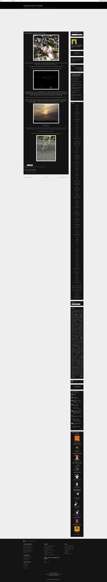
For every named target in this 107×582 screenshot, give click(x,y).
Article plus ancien (64, 177)
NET (79, 349)
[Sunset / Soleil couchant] (46, 113)
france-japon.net (25, 564)
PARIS (77, 352)
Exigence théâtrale (75, 405)
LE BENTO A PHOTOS (78, 67)
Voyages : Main (77, 162)
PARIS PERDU (78, 353)
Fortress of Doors (76, 419)
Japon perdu (77, 205)
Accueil (46, 177)
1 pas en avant (75, 404)
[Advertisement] (53, 18)
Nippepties (77, 187)
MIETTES (76, 346)
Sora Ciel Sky (77, 141)
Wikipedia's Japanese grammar (28, 546)
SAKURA (78, 360)
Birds (77, 124)
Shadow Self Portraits (77, 138)
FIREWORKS (79, 327)
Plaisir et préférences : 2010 (69, 547)
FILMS (74, 327)
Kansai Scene (46, 551)
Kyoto (77, 173)
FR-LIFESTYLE (80, 329)
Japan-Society (77, 157)
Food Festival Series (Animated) (77, 461)
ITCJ (45, 561)
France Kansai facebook (47, 547)
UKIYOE (73, 368)
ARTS (81, 311)
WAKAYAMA (74, 373)
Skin (77, 139)
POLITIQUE (80, 358)
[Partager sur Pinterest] (32, 165)
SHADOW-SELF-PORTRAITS (76, 362)
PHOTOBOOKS (74, 357)
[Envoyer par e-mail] (27, 165)
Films (77, 253)
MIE (72, 346)
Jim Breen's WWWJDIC (27, 545)
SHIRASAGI (73, 364)
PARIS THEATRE (75, 354)
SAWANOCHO (78, 361)
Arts (77, 248)
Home (77, 106)
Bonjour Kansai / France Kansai (49, 546)
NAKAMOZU (73, 348)
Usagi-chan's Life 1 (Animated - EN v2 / (76, 480)
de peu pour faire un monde (33, 6)
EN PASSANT (79, 325)
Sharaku (77, 258)
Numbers (77, 134)
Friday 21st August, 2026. (77, 402)
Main (77, 122)
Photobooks (77, 202)
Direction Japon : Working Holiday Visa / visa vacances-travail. (76, 95)
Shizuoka (74, 427)
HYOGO (74, 336)
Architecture (77, 250)
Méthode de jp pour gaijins (27, 551)
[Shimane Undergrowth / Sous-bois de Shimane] (46, 48)
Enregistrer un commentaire (31, 171)
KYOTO (74, 343)
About (77, 108)
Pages (77, 136)
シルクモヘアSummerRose (77, 408)
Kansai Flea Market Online (48, 552)
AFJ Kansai (46, 553)
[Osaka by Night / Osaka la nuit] (46, 79)
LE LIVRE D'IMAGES (78, 68)
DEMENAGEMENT (74, 322)
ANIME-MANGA (76, 310)
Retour (77, 191)
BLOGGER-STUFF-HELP (76, 317)
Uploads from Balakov (77, 423)
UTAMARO (79, 370)
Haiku (77, 255)
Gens (77, 117)
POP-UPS (75, 359)
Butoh (77, 251)
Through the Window (75, 79)
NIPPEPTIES (79, 350)
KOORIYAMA (77, 342)
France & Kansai (77, 224)
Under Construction (77, 143)
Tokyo (77, 177)
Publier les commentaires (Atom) (49, 180)
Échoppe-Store (77, 212)
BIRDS (80, 313)
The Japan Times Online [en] (27, 556)
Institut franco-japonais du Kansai (49, 550)
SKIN (77, 365)
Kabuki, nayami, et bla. (75, 78)
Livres (77, 200)
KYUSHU (79, 343)
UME (77, 368)
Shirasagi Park (34, 127)
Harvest (74, 424)
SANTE (73, 361)
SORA (80, 365)
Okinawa (77, 175)
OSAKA (73, 351)
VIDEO (73, 371)
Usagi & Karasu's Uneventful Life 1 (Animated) (77, 498)
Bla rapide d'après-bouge (76, 90)
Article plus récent (28, 177)
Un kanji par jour (25, 552)
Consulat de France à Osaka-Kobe (49, 545)
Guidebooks (77, 226)
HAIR (81, 334)
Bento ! (77, 148)
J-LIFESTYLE (36, 166)
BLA (28, 166)
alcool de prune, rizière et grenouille (44, 127)
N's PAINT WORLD (79, 69)
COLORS (31, 166)
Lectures (77, 203)
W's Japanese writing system (27, 547)
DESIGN (80, 322)
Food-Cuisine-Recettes (77, 197)
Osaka (77, 170)
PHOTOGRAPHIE (74, 358)
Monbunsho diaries (47, 562)
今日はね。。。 (44, 166)
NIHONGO (73, 350)
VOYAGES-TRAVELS (76, 372)
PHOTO (78, 356)
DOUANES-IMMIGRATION (75, 323)
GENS (80, 332)
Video (77, 267)
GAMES (76, 332)
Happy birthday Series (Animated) (77, 470)
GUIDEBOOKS (74, 334)
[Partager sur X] (29, 165)
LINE (80, 344)
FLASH (73, 328)
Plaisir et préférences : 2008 (69, 545)
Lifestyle (77, 193)
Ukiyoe (77, 260)
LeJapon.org (25, 563)
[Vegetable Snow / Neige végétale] (46, 148)
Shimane (77, 166)
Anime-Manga (77, 214)
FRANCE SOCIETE (75, 331)
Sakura (77, 127)
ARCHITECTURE (74, 311)
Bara (77, 129)
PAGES (73, 352)
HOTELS (81, 335)
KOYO (81, 342)
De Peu (77, 105)
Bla (77, 150)
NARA (79, 348)
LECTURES (74, 344)
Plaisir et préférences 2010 (77, 289)
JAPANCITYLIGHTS (75, 339)
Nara (77, 172)
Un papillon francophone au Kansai (49, 554)
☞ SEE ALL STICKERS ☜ (77, 534)
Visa (77, 244)
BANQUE (75, 312)
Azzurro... (74, 395)
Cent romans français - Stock (76, 81)
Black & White (77, 113)
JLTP (77, 275)
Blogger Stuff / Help (77, 268)
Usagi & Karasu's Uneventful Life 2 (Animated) (77, 507)
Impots (77, 236)
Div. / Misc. (77, 147)
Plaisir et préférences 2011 (77, 290)
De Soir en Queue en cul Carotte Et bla (76, 92)
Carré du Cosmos (34, 91)
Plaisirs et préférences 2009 (77, 287)
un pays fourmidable (76, 426)
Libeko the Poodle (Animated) (77, 451)
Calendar (77, 265)
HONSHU (76, 335)
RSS (77, 109)
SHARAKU (73, 363)
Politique (77, 241)
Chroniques (66, 550)
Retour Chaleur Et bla (75, 83)
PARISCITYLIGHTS (74, 355)
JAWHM (77, 239)
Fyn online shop (75, 407)
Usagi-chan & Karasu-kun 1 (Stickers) (77, 515)
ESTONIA (75, 326)
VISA (40, 166)
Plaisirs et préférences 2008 (77, 285)
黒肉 (72, 377)
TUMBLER (80, 70)
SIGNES (73, 365)
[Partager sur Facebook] (31, 165)
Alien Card (77, 231)
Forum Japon (25, 565)
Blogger (58, 579)
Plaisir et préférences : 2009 (69, 546)
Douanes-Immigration (77, 234)
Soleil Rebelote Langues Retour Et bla (35, 33)
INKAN (81, 336)
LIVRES (73, 345)
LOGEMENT (79, 345)
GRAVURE (78, 333)
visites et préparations (50, 131)
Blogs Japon (77, 272)
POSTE (80, 359)
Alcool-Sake (77, 195)
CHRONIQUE (74, 319)
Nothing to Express (76, 398)
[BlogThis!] (28, 165)
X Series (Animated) (77, 532)
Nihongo (77, 273)
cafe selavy (75, 397)
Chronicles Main (77, 184)
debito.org (64, 97)
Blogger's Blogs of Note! (77, 53)
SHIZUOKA (79, 364)
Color (77, 114)
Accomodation (77, 219)
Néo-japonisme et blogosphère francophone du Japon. (77, 88)
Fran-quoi (77, 280)
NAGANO (78, 347)
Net (77, 270)
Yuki (77, 132)
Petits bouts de (77, 189)
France (77, 178)
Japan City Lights (77, 119)
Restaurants (77, 207)
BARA (80, 312)
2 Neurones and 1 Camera (77, 416)
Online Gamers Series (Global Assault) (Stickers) (77, 525)
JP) (80, 480)
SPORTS (73, 366)
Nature (77, 210)
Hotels (77, 222)
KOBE (72, 342)
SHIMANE (78, 363)
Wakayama (77, 168)
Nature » (77, 121)
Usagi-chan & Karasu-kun (77, 282)
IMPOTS (78, 336)
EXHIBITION (80, 326)
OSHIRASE (78, 351)
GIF (72, 333)
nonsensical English (77, 59)
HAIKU (78, 334)
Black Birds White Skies (77, 297)
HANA (72, 335)
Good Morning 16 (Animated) (77, 442)
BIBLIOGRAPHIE (74, 313)
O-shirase (77, 277)
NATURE (73, 349)
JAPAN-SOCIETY (75, 338)
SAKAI (73, 360)
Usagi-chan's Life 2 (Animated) (77, 487)
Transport (77, 227)
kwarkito (74, 394)
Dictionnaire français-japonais (27, 550)
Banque (77, 232)
